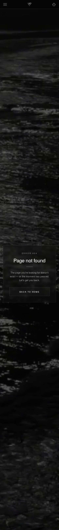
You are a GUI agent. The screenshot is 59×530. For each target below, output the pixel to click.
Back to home (30, 291)
